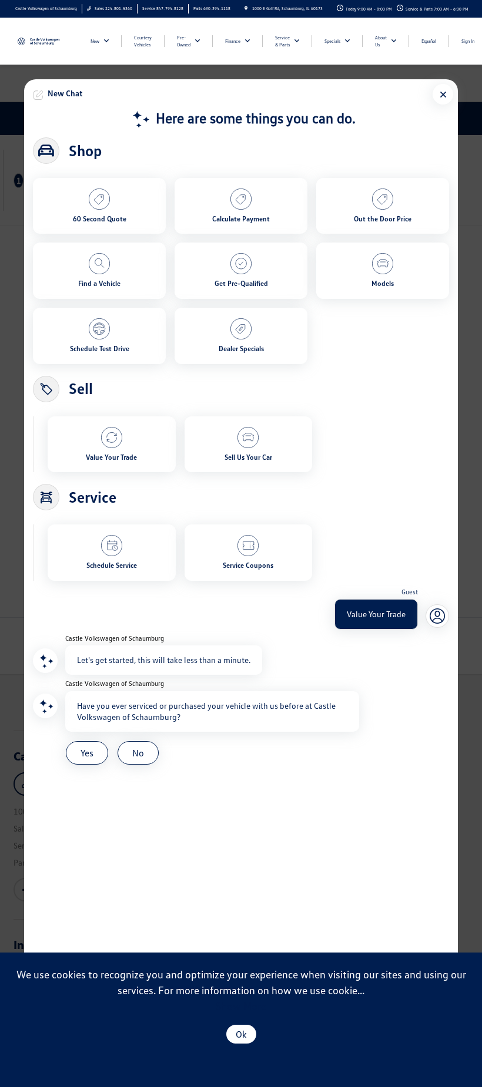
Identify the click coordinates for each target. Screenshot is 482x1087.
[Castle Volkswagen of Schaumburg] (45, 40)
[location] (246, 8)
